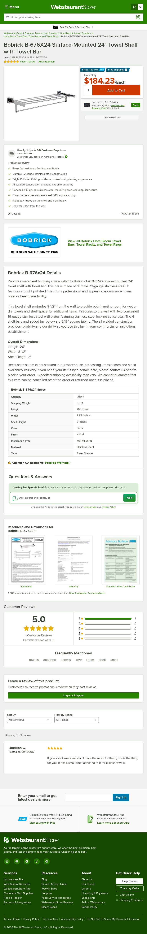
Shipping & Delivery (131, 900)
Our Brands (88, 884)
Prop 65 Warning (57, 463)
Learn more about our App (113, 822)
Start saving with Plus (42, 822)
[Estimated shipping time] (66, 156)
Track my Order (129, 888)
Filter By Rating (63, 714)
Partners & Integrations (17, 902)
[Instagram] (7, 861)
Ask (129, 497)
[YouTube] (17, 861)
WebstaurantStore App (17, 888)
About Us (87, 879)
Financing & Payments (95, 893)
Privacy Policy (109, 507)
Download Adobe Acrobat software (87, 593)
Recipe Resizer (13, 897)
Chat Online (127, 894)
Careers (86, 888)
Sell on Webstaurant (93, 902)
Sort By (11, 714)
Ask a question (46, 61)
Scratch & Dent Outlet (54, 884)
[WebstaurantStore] (52, 840)
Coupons (47, 893)
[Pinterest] (47, 861)
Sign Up (120, 797)
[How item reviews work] (53, 640)
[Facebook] (27, 861)
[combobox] (73, 17)
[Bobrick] (34, 242)
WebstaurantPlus (14, 879)
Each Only (90, 75)
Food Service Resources (56, 897)
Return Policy (89, 907)
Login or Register (73, 695)
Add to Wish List (112, 117)
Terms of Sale (12, 919)
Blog (44, 879)
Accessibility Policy (72, 919)
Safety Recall (49, 907)
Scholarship (88, 897)
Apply (136, 105)
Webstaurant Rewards (17, 884)
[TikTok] (37, 861)
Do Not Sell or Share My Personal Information (113, 919)
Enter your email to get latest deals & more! (37, 797)
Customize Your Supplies (18, 893)
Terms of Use (90, 507)
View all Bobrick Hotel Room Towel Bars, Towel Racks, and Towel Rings (95, 242)
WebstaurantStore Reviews (57, 902)
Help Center (129, 881)
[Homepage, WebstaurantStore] (73, 7)
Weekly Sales (49, 888)
